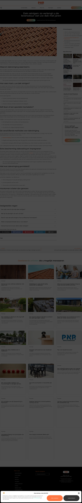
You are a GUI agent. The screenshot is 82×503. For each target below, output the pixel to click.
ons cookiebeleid (36, 498)
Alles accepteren (54, 498)
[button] (78, 493)
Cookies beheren (71, 498)
